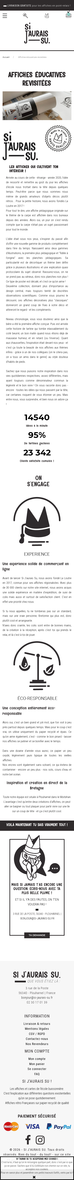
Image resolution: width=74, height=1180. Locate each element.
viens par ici (66, 1172)
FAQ (37, 1074)
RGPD (41, 1034)
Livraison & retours (37, 1024)
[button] (47, 15)
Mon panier (37, 1064)
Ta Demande (37, 935)
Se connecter (37, 1069)
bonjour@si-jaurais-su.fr (37, 918)
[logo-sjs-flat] (37, 33)
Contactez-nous (37, 1039)
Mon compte (37, 1059)
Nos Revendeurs (37, 1044)
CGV (32, 1034)
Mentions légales (37, 1028)
